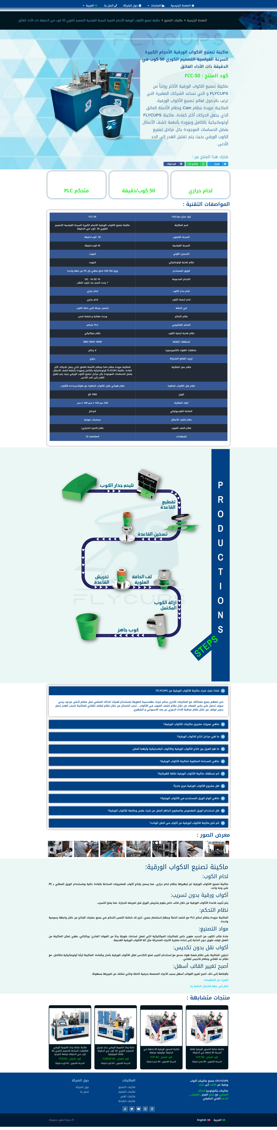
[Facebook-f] (152, 1109)
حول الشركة (131, 5)
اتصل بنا (109, 5)
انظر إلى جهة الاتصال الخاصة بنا (209, 986)
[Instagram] (145, 1109)
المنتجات (156, 5)
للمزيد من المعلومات (216, 979)
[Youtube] (138, 1109)
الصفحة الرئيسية (181, 5)
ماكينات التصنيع (173, 20)
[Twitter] (131, 1109)
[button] (217, 164)
